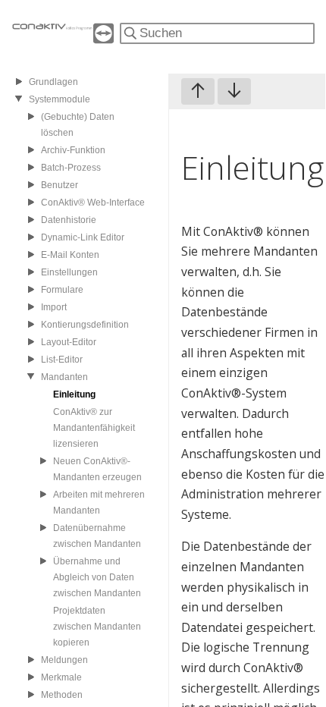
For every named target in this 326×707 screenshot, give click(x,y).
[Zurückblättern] (198, 91)
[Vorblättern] (234, 91)
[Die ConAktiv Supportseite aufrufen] (103, 39)
